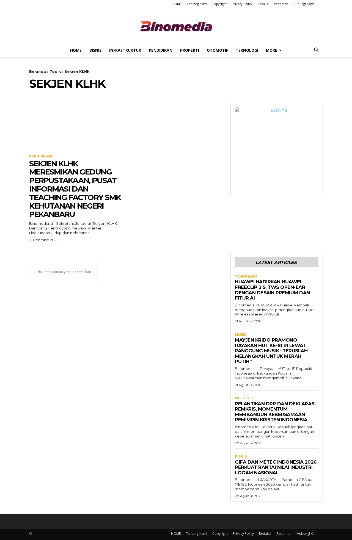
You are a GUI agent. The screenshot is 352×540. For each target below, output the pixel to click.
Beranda (37, 71)
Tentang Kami (197, 4)
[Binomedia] (176, 26)
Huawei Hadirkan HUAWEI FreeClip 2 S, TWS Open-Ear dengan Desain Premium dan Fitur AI (272, 290)
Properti (189, 50)
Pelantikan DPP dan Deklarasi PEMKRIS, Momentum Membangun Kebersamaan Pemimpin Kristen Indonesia (275, 412)
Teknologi (247, 50)
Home (76, 50)
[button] (316, 50)
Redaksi (263, 4)
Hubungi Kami (303, 4)
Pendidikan (160, 50)
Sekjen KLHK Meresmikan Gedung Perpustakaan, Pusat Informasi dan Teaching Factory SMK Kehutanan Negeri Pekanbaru (75, 189)
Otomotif (217, 50)
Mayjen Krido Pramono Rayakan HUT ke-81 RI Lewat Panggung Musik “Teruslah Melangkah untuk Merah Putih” (271, 350)
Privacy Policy (242, 4)
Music (241, 335)
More (271, 50)
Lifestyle (244, 398)
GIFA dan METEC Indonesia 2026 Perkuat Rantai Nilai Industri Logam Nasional (276, 467)
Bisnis (95, 50)
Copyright (219, 4)
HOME (177, 4)
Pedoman (281, 4)
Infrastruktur (125, 50)
